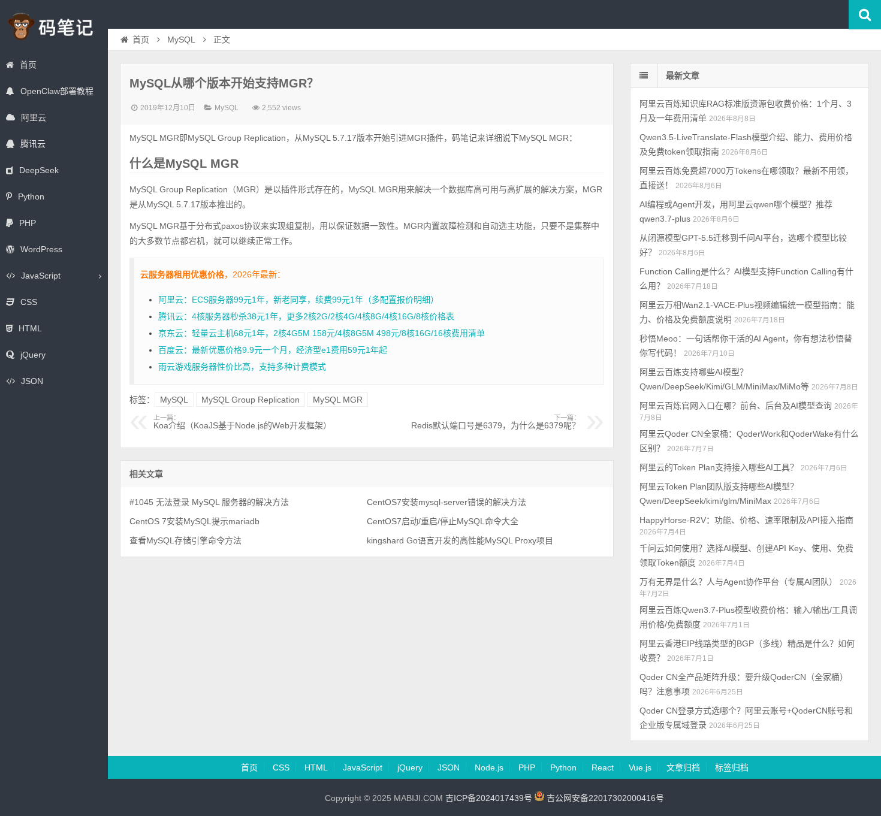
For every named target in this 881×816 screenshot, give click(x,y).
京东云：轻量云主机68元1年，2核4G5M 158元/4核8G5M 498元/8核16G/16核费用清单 (321, 333)
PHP (27, 223)
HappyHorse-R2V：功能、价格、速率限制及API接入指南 (746, 520)
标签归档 (732, 767)
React (603, 767)
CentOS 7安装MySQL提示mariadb (194, 521)
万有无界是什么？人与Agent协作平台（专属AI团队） (738, 582)
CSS (28, 302)
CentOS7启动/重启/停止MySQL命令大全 (442, 521)
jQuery (33, 354)
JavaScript (41, 275)
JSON (32, 381)
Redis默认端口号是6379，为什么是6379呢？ (495, 422)
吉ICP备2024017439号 (488, 798)
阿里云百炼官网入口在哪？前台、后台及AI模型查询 (735, 405)
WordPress (41, 249)
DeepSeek (39, 170)
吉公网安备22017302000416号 (604, 798)
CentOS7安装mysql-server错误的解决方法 (446, 502)
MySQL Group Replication (250, 399)
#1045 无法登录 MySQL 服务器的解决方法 (209, 502)
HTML (30, 328)
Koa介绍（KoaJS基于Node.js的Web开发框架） (242, 422)
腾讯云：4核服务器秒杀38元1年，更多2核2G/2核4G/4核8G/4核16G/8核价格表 (306, 316)
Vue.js (640, 767)
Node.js (489, 767)
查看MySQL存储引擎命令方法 (185, 540)
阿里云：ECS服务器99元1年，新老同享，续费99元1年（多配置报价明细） (298, 299)
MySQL (181, 39)
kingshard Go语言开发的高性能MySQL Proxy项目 (460, 540)
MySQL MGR (338, 399)
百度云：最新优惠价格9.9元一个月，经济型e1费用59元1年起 (272, 350)
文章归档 (683, 767)
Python (31, 196)
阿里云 (33, 117)
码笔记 (54, 26)
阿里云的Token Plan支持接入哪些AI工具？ (718, 467)
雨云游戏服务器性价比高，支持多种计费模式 (242, 366)
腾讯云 (33, 144)
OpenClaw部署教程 (56, 91)
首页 (28, 64)
